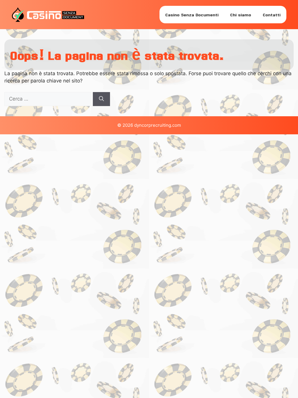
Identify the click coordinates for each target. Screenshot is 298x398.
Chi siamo (240, 14)
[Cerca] (101, 99)
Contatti (272, 14)
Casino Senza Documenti (192, 14)
